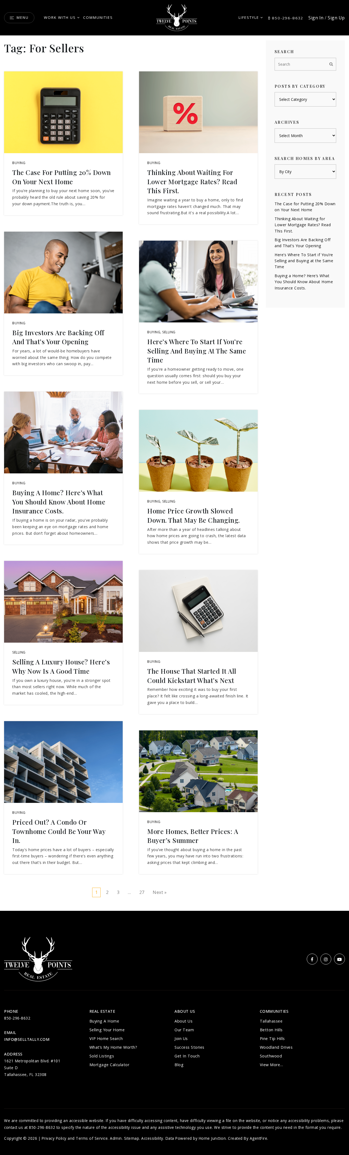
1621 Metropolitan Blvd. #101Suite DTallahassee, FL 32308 (32, 1067)
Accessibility (152, 1138)
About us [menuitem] (183, 1021)
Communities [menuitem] (98, 17)
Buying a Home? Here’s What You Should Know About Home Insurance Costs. (58, 501)
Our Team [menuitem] (184, 1029)
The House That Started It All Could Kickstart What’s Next (191, 676)
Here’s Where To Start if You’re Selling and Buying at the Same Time (196, 350)
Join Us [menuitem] (181, 1038)
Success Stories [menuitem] (189, 1047)
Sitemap (131, 1138)
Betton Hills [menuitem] (271, 1029)
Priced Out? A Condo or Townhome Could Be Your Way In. (58, 831)
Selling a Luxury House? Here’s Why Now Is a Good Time (61, 666)
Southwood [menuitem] (271, 1056)
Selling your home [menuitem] (107, 1029)
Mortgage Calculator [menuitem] (109, 1064)
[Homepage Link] (176, 17)
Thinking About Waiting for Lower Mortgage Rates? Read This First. (192, 181)
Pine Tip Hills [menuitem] (272, 1038)
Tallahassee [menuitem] (271, 1021)
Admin (116, 1138)
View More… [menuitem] (271, 1064)
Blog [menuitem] (178, 1064)
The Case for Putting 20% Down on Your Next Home (61, 177)
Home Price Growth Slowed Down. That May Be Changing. (193, 515)
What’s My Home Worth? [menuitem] (113, 1047)
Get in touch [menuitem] (187, 1056)
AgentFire (258, 1138)
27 (142, 892)
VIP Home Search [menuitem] (106, 1038)
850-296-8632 (286, 18)
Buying (18, 163)
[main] (174, 455)
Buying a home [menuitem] (104, 1021)
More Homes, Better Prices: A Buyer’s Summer (192, 836)
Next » (160, 892)
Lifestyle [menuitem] (249, 17)
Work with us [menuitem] (60, 17)
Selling (19, 652)
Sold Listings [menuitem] (101, 1056)
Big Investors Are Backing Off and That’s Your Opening (58, 337)
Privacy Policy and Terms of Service (75, 1138)
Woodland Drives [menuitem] (276, 1047)
